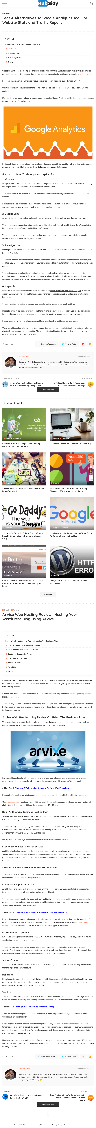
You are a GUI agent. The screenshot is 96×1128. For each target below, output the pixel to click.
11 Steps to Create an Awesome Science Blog (70, 444)
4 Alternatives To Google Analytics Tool (23, 44)
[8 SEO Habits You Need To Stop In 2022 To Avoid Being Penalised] (24, 468)
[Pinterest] (83, 344)
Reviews (16, 610)
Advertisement (76, 1125)
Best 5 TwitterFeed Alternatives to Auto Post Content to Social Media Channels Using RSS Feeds (22, 583)
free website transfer (81, 851)
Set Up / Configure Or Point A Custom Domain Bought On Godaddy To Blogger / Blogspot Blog (23, 536)
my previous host (12, 802)
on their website (86, 74)
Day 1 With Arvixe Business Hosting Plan (25, 645)
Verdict (11, 671)
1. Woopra (12, 49)
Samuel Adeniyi (25, 356)
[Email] (90, 344)
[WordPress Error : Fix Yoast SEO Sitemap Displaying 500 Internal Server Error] (72, 468)
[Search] (91, 3)
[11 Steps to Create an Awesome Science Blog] (72, 424)
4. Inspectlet (13, 62)
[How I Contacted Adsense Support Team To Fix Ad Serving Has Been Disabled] (72, 513)
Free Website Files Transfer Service (23, 650)
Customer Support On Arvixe (20, 654)
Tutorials (65, 527)
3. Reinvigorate (14, 57)
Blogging (7, 13)
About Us (66, 1125)
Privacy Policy (57, 1125)
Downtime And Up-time (17, 658)
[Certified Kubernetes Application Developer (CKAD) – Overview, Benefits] (24, 424)
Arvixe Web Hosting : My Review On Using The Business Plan (32, 641)
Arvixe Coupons (14, 663)
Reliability (12, 667)
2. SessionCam (14, 53)
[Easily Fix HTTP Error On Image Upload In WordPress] (72, 561)
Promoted (18, 438)
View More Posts (83, 356)
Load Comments (48, 389)
